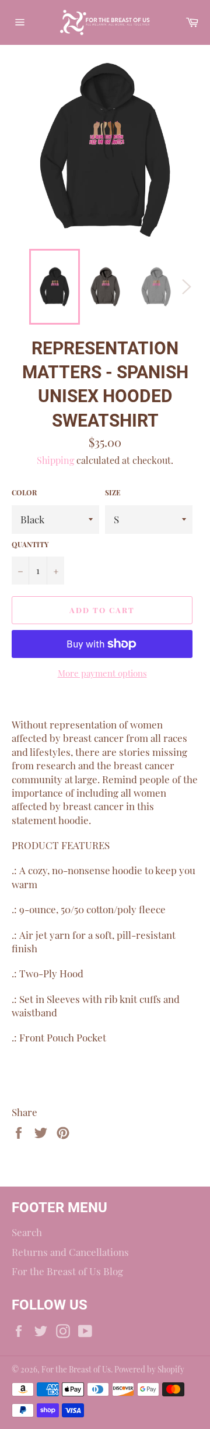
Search (27, 1232)
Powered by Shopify (149, 1369)
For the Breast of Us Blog (67, 1271)
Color (24, 492)
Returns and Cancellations (70, 1251)
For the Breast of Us (76, 1369)
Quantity (30, 544)
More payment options (102, 673)
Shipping (55, 460)
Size (113, 492)
